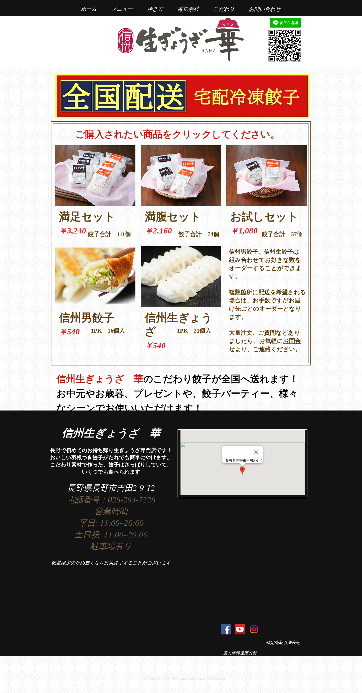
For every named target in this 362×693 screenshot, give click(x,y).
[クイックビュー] (95, 175)
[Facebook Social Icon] (226, 629)
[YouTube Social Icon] (240, 629)
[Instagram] (254, 629)
